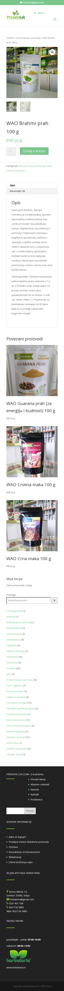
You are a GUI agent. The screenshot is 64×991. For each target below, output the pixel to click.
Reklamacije (15, 857)
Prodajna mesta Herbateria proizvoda (29, 841)
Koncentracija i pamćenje (28, 37)
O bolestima (37, 774)
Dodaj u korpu (34, 151)
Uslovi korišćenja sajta (20, 862)
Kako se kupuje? (17, 836)
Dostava (13, 846)
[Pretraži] (55, 600)
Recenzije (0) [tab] (17, 191)
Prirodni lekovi (38, 779)
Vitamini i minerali (40, 784)
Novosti (35, 789)
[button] (52, 52)
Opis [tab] (12, 185)
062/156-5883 (19, 911)
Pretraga (11, 594)
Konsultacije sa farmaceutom (24, 852)
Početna (10, 37)
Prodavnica (36, 799)
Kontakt (35, 794)
